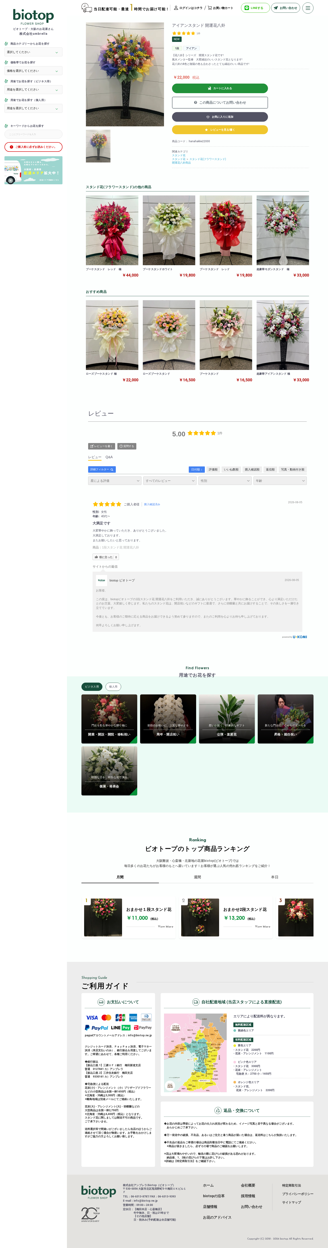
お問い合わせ (251, 1207)
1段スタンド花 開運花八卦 (120, 547)
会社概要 (248, 1185)
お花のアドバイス (217, 1217)
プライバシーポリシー (297, 1194)
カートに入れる (222, 88)
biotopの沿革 (214, 1196)
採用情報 (248, 1196)
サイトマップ (291, 1202)
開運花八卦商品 (181, 162)
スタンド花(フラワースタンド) (207, 159)
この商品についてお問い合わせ (222, 103)
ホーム (208, 1185)
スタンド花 (178, 155)
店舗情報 (210, 1207)
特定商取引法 (291, 1185)
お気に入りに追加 (222, 116)
